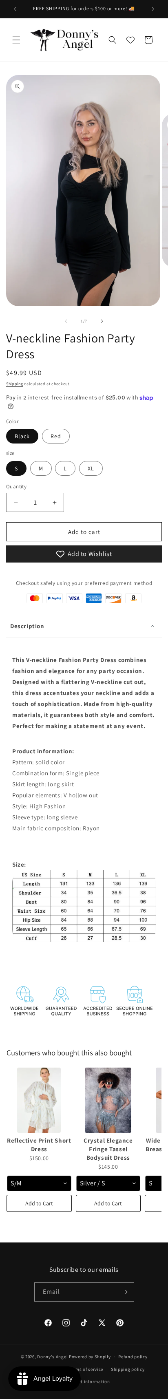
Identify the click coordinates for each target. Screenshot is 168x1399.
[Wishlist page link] (130, 40)
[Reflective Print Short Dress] (39, 1100)
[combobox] (39, 1183)
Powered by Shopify (90, 1356)
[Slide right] (102, 321)
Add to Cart (39, 1203)
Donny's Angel (52, 1356)
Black (22, 436)
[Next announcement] (153, 9)
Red (56, 436)
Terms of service (86, 1369)
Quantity (16, 486)
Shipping (14, 383)
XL (91, 468)
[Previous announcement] (15, 9)
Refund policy (132, 1356)
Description (27, 626)
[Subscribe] (125, 1292)
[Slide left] (66, 321)
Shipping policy (128, 1369)
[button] (16, 40)
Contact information (88, 1381)
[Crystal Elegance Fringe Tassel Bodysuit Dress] (108, 1100)
